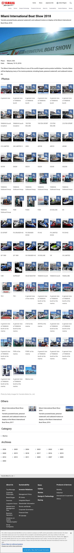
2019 (16, 453)
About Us (45, 8)
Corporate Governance (26, 509)
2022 (50, 449)
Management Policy (25, 494)
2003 (4, 461)
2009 (38, 457)
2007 (50, 457)
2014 (4, 457)
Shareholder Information (26, 503)
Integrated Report (24, 500)
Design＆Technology (24, 8)
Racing (70, 8)
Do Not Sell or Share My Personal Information (36, 550)
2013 (16, 457)
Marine (5, 436)
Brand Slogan (10, 497)
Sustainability (52, 8)
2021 (61, 449)
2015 (61, 453)
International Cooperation (65, 496)
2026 (4, 449)
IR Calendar (22, 516)
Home (34, 3)
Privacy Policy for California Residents (12, 544)
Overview (9, 500)
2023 (38, 449)
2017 (38, 453)
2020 (4, 453)
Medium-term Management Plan (10, 508)
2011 (27, 457)
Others (59, 499)
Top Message (10, 489)
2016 (50, 453)
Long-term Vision (11, 503)
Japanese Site (49, 3)
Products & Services (36, 8)
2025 (16, 449)
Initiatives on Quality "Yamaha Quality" (11, 520)
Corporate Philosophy (9, 493)
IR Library (22, 497)
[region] (37, 541)
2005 (61, 457)
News (40, 3)
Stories (15, 8)
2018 (27, 453)
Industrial (60, 493)
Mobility (59, 489)
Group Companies (10, 526)
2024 (27, 449)
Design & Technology (46, 496)
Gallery (10, 8)
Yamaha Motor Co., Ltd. (7, 476)
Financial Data (23, 512)
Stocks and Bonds (25, 506)
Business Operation (9, 514)
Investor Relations (62, 8)
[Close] (71, 533)
